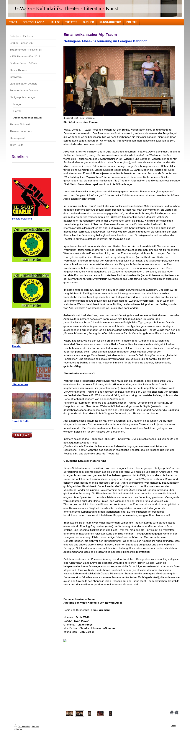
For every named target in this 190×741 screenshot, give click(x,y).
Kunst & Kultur (21, 421)
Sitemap (35, 726)
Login (173, 726)
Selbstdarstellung (22, 218)
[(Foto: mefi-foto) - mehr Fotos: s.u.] (119, 81)
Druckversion (24, 726)
